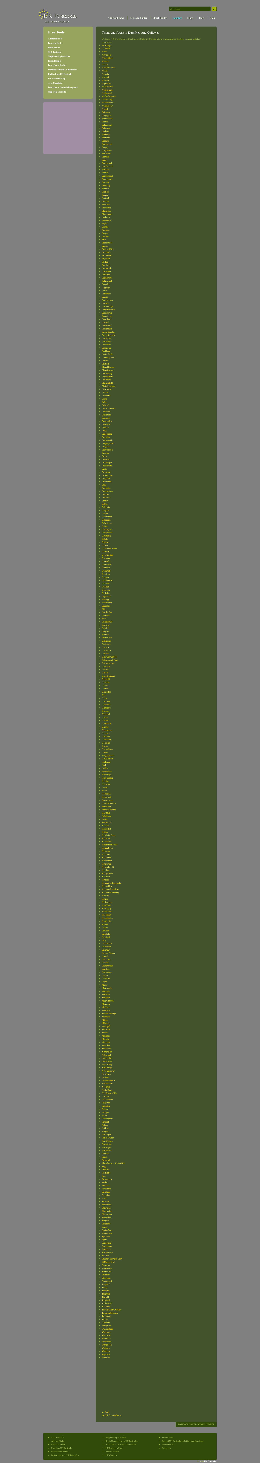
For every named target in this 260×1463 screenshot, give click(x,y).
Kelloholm (106, 815)
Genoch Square (108, 675)
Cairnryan (106, 274)
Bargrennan (107, 150)
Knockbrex (106, 905)
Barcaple (105, 140)
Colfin (104, 398)
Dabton (105, 503)
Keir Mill (106, 812)
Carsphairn (106, 325)
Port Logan (106, 1134)
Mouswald (106, 1048)
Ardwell (105, 80)
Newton (105, 1077)
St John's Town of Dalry (112, 1258)
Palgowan (106, 1102)
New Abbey (107, 1064)
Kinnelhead (106, 841)
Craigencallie (107, 440)
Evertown (106, 624)
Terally (105, 1287)
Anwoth (105, 73)
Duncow (105, 577)
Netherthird (106, 1058)
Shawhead (106, 1207)
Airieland (106, 48)
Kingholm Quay (108, 835)
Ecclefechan (107, 602)
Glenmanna (106, 729)
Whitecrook (107, 1344)
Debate (105, 538)
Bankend (105, 131)
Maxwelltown (108, 1000)
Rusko (104, 1182)
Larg (104, 940)
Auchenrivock (108, 102)
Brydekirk (106, 258)
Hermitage (106, 774)
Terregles (105, 1290)
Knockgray (106, 908)
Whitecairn (106, 1341)
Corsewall (106, 424)
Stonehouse (107, 1268)
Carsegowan (107, 312)
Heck (104, 765)
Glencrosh (106, 704)
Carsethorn (106, 319)
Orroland (105, 1096)
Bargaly (105, 147)
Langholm (106, 933)
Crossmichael (107, 475)
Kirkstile (105, 895)
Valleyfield (106, 1325)
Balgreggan (106, 115)
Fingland (105, 631)
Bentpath (105, 198)
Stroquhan (106, 1277)
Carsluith (105, 322)
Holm (104, 790)
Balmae (105, 121)
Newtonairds (107, 1083)
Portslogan (106, 1147)
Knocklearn (107, 911)
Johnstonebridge (109, 809)
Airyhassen (106, 54)
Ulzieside (106, 1322)
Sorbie (104, 1226)
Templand (106, 1284)
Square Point (107, 1252)
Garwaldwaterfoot (109, 656)
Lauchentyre (107, 943)
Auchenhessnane (109, 96)
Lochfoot (105, 968)
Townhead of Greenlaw (112, 1309)
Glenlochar (106, 723)
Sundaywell (107, 1281)
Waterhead (106, 1335)
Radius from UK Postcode (60, 74)
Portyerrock (107, 1150)
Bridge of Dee (108, 249)
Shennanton (107, 1214)
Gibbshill (106, 679)
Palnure (105, 1109)
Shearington (107, 1210)
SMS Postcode (54, 51)
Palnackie (106, 1105)
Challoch (105, 363)
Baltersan (106, 128)
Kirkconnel (106, 857)
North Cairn (107, 1089)
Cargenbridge (107, 300)
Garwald (105, 653)
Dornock (105, 551)
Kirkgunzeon (107, 873)
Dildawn (105, 542)
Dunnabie (106, 583)
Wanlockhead (107, 1328)
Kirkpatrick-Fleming (110, 892)
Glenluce (105, 726)
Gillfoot (105, 685)
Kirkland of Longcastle (111, 882)
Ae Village (106, 45)
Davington (106, 535)
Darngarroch (107, 532)
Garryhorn (106, 650)
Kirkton (105, 898)
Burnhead (106, 264)
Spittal (104, 1239)
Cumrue (105, 494)
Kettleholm (106, 822)
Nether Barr (107, 1051)
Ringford (105, 1169)
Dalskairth (106, 519)
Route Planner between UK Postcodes (122, 1440)
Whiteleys (106, 1347)
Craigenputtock (108, 443)
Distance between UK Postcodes (62, 69)
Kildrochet (106, 828)
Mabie (104, 984)
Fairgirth (105, 628)
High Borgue (107, 777)
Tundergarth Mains (110, 1312)
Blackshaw (106, 210)
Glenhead (106, 714)
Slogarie (105, 1220)
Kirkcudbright (108, 866)
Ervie (104, 618)
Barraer (105, 172)
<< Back (105, 1411)
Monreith (106, 1042)
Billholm (105, 201)
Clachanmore (107, 376)
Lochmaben (107, 972)
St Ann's (105, 1255)
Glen (104, 694)
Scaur (104, 1198)
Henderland (107, 771)
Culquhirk (106, 478)
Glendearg (106, 707)
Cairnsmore (107, 277)
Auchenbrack (107, 86)
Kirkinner (106, 876)
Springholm (107, 1245)
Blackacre (106, 204)
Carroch (105, 303)
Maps (190, 18)
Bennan (105, 194)
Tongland (106, 1300)
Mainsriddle (107, 987)
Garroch (105, 647)
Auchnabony (107, 105)
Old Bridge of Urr (109, 1093)
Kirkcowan (106, 863)
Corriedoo (106, 411)
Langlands (106, 937)
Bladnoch (106, 217)
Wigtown (106, 1354)
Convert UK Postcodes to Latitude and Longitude (182, 1440)
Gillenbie (105, 682)
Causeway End (108, 357)
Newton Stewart (108, 1080)
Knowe (105, 924)
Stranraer (105, 1274)
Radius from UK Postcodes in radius (121, 1444)
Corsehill (105, 417)
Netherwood (107, 1061)
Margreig (106, 991)
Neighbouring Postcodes (59, 56)
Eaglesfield (106, 596)
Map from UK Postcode (61, 1448)
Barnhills (105, 169)
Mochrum (106, 1029)
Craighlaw (106, 446)
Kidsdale (105, 825)
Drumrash (106, 567)
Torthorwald (107, 1303)
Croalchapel (107, 462)
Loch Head (106, 959)
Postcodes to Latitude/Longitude (62, 87)
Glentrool (106, 736)
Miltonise (106, 1023)
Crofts (104, 468)
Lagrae (105, 927)
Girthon (105, 688)
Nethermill (106, 1054)
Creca (104, 456)
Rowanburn (107, 1179)
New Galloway (108, 1070)
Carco (104, 290)
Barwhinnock (107, 175)
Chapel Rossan (108, 366)
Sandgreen (106, 1188)
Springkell (106, 1249)
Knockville (106, 921)
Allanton (105, 61)
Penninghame (107, 1118)
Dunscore (106, 589)
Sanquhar (106, 1195)
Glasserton (106, 691)
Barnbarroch (107, 163)
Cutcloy (105, 500)
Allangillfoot (107, 57)
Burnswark (106, 268)
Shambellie (106, 1204)
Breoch (105, 245)
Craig (104, 430)
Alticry (105, 64)
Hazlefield (106, 761)
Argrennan (106, 83)
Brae (104, 239)
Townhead (106, 1306)
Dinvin (105, 545)
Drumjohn (106, 561)
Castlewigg (106, 347)
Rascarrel (106, 1159)
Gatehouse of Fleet (110, 659)
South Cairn (107, 1230)
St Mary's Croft (108, 1261)
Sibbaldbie (106, 1217)
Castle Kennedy (108, 335)
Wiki (212, 18)
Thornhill (106, 1293)
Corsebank (106, 414)
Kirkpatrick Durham (110, 889)
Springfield (106, 1242)
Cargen (105, 296)
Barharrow (106, 153)
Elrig (104, 608)
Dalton (105, 526)
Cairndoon (106, 271)
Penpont (105, 1121)
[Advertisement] (176, 24)
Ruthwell (105, 1185)
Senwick (105, 1201)
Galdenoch (106, 640)
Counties (177, 18)
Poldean (105, 1128)
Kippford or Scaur (109, 844)
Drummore (106, 564)
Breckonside (107, 242)
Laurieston (106, 946)
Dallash (105, 513)
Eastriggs (106, 599)
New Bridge (107, 1067)
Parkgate (105, 1112)
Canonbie (106, 284)
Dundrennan (107, 580)
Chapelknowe (107, 370)
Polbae (105, 1124)
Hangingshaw (108, 755)
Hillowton (106, 784)
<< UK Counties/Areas (112, 1415)
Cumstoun (106, 497)
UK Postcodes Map (56, 78)
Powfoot (105, 1153)
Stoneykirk (106, 1271)
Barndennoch (107, 166)
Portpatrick (106, 1144)
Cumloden (106, 487)
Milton (105, 1019)
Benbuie (105, 188)
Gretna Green (107, 749)
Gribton (105, 752)
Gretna (105, 745)
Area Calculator (55, 82)
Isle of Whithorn (109, 803)
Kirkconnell (107, 860)
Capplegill (106, 287)
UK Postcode (60, 15)
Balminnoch (107, 124)
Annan (105, 70)
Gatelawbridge (108, 663)
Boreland (105, 229)
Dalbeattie (106, 507)
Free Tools (56, 32)
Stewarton (106, 1265)
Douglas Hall (107, 554)
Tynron (105, 1319)
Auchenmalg (107, 99)
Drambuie (106, 557)
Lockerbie (106, 978)
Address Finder (116, 18)
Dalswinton (107, 522)
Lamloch (105, 930)
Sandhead (106, 1191)
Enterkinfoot (107, 612)
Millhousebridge (109, 1013)
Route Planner (54, 60)
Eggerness (106, 605)
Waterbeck (106, 1331)
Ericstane (105, 615)
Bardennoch (107, 143)
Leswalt (105, 956)
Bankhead (106, 134)
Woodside (106, 1357)
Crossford (106, 472)
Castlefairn (106, 341)
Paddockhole (107, 1099)
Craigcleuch (107, 433)
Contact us (166, 1448)
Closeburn (106, 395)
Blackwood (106, 214)
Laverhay (106, 949)
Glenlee (105, 720)
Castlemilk (106, 344)
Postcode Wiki (168, 1444)
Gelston (105, 669)
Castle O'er (106, 338)
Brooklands (107, 255)
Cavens (105, 360)
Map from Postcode (57, 91)
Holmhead (106, 793)
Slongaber (106, 1223)
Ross (104, 1175)
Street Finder (160, 18)
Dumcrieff (106, 570)
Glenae (105, 698)
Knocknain (106, 914)
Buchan (105, 261)
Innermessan (107, 800)
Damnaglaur (107, 529)
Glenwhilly (106, 739)
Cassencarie (107, 328)
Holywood (106, 796)
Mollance (106, 1035)
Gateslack (106, 666)
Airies (104, 51)
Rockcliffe (106, 1172)
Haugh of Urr (107, 758)
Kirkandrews (107, 847)
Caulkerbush (107, 354)
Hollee (104, 787)
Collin (104, 401)
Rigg (104, 1166)
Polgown (105, 1131)
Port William (107, 1140)
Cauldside (106, 350)
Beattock (105, 182)
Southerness (107, 1233)
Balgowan (106, 112)
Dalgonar (106, 510)
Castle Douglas (108, 331)
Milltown (106, 1016)
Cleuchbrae (106, 389)
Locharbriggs (107, 965)
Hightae (105, 780)
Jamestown (106, 806)
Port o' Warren (108, 1137)
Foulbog (105, 634)
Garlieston (106, 643)
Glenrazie (106, 733)
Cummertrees (107, 491)
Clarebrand (106, 379)
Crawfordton (107, 449)
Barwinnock (107, 178)
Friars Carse (107, 637)
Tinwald (105, 1296)
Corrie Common (108, 408)
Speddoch (106, 1236)
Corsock (105, 427)
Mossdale (106, 1045)
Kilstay (105, 831)
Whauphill (106, 1338)
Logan (104, 981)
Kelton (105, 819)
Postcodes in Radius (57, 65)
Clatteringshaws (108, 386)
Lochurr (105, 975)
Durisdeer (106, 593)
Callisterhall (107, 280)
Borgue (105, 233)
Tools (201, 18)
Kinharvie (106, 838)
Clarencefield (107, 382)
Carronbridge (107, 306)
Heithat (105, 768)
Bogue (104, 223)
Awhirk (105, 108)
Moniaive (106, 1038)
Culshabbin (106, 481)
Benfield (105, 191)
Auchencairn (107, 89)
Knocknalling (107, 917)
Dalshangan (107, 516)
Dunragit (105, 586)
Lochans (105, 962)
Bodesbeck (106, 220)
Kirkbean (106, 851)
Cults (104, 484)
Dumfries (106, 573)
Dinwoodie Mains (109, 548)
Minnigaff (106, 1026)
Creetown (106, 459)
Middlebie (106, 1010)
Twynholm (106, 1316)
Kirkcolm (106, 854)
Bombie (105, 226)
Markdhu (106, 994)
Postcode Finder (138, 18)
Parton (104, 1115)
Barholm (105, 156)
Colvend (105, 405)
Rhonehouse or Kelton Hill (113, 1163)
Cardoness (106, 293)
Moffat (105, 1032)
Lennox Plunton (108, 952)
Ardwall (105, 77)
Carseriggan (107, 315)
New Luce (106, 1073)
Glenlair (105, 717)
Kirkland (105, 879)
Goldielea (106, 742)
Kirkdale (105, 870)
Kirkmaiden (107, 886)
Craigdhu (106, 436)
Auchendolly (107, 92)
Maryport (106, 997)
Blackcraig (106, 207)
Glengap (105, 710)
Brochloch (106, 252)
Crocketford (107, 465)
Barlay (104, 159)
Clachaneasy (107, 373)
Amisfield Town (108, 67)
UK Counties (111, 1455)
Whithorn (106, 1351)
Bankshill (106, 137)
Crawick (105, 452)
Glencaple (106, 701)
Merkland (106, 1007)
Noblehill (106, 1086)
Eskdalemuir (107, 621)
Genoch (105, 672)
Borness (105, 236)
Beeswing (106, 185)
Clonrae (105, 392)
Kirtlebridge (107, 901)
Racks (104, 1156)
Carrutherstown (108, 309)
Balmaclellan (107, 118)
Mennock (106, 1003)
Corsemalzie (107, 421)
